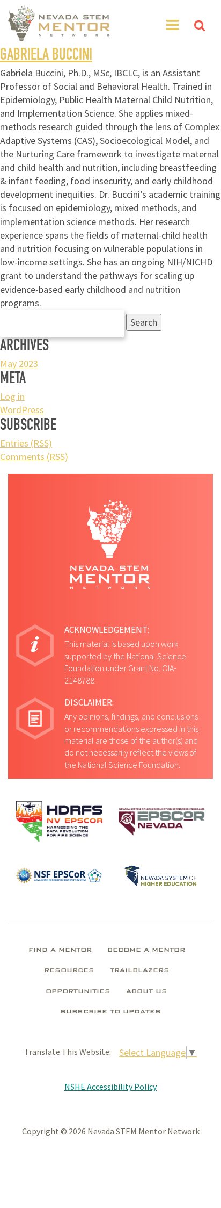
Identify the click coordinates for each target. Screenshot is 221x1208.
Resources (69, 971)
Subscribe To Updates (110, 1012)
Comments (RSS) (34, 456)
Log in (12, 396)
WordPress (22, 410)
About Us (146, 992)
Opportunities (78, 992)
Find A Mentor (60, 950)
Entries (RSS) (26, 443)
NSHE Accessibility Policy (110, 1086)
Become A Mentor (146, 950)
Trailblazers (140, 971)
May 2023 (19, 363)
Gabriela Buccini (46, 56)
